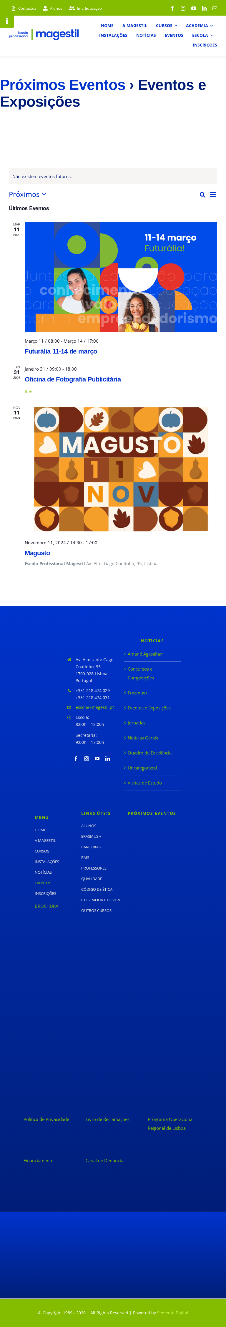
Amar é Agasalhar (145, 654)
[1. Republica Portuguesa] (66, 978)
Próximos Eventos (62, 85)
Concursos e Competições (141, 673)
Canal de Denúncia (104, 1160)
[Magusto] (121, 469)
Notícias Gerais (143, 738)
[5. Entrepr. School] (66, 1018)
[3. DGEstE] (66, 998)
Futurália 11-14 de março (61, 351)
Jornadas (136, 723)
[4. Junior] (159, 998)
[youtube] (193, 8)
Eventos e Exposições (149, 708)
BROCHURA (46, 906)
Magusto (37, 553)
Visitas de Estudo (145, 783)
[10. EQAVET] (159, 1059)
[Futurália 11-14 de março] (121, 277)
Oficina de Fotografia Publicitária (73, 379)
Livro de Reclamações (107, 1119)
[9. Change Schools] (66, 1059)
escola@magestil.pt (95, 707)
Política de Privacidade (46, 1119)
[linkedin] (204, 8)
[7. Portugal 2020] (66, 1040)
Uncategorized (142, 768)
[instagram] (183, 8)
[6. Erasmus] (159, 1019)
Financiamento (39, 1160)
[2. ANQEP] (159, 978)
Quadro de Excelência (150, 753)
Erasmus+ (138, 693)
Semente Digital (172, 1313)
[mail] (214, 8)
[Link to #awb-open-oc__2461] (7, 21)
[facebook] (172, 8)
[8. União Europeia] (159, 1040)
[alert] (113, 176)
